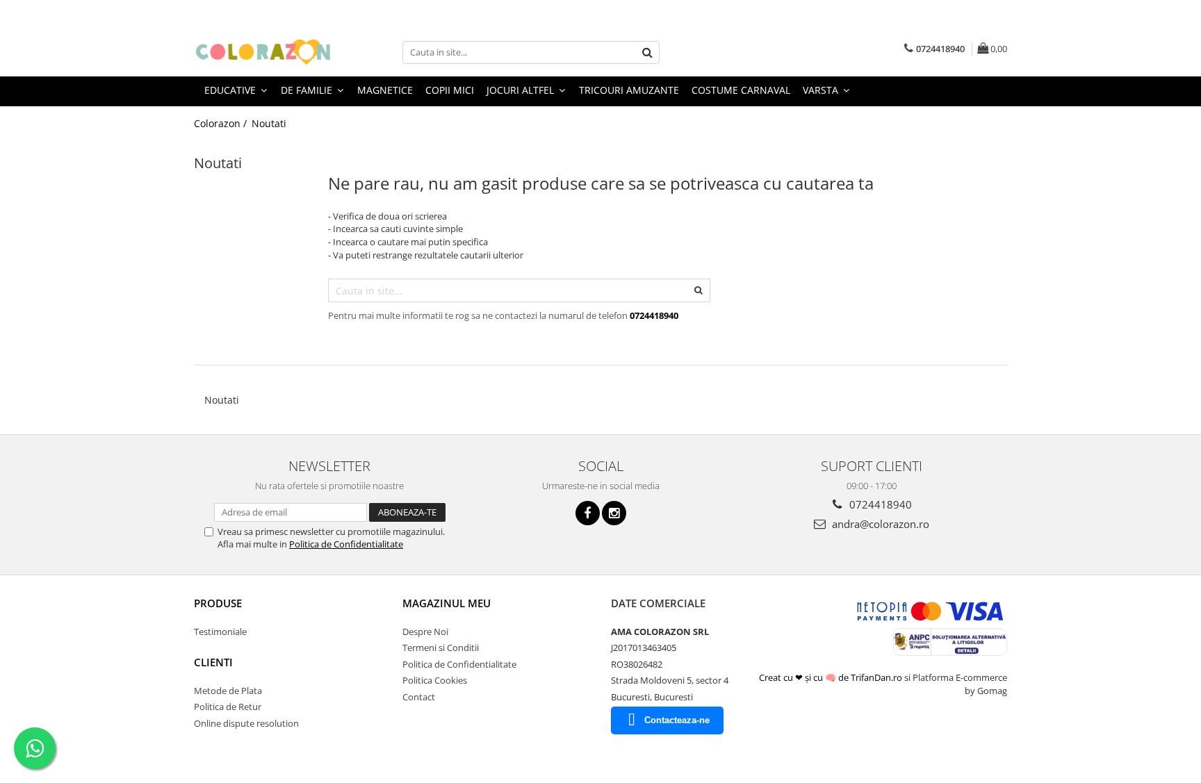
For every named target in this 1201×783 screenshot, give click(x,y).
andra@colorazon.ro (879, 524)
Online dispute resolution (246, 723)
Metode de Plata (228, 690)
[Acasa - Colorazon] (263, 52)
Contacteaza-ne (677, 720)
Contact (418, 697)
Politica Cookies (434, 680)
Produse (218, 603)
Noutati (269, 123)
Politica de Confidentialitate (346, 544)
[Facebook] (587, 513)
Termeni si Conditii (440, 647)
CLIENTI (213, 662)
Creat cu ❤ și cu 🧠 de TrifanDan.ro (831, 677)
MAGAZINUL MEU (446, 603)
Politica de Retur (227, 706)
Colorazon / (222, 123)
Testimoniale (220, 631)
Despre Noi (425, 631)
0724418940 (879, 504)
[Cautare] (647, 52)
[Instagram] (614, 513)
